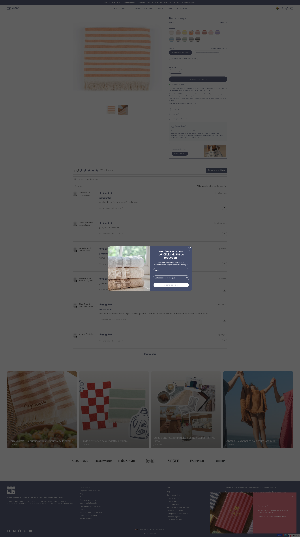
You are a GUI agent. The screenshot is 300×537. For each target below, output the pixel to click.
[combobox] (170, 278)
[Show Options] (187, 278)
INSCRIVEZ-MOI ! (171, 285)
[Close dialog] (189, 248)
